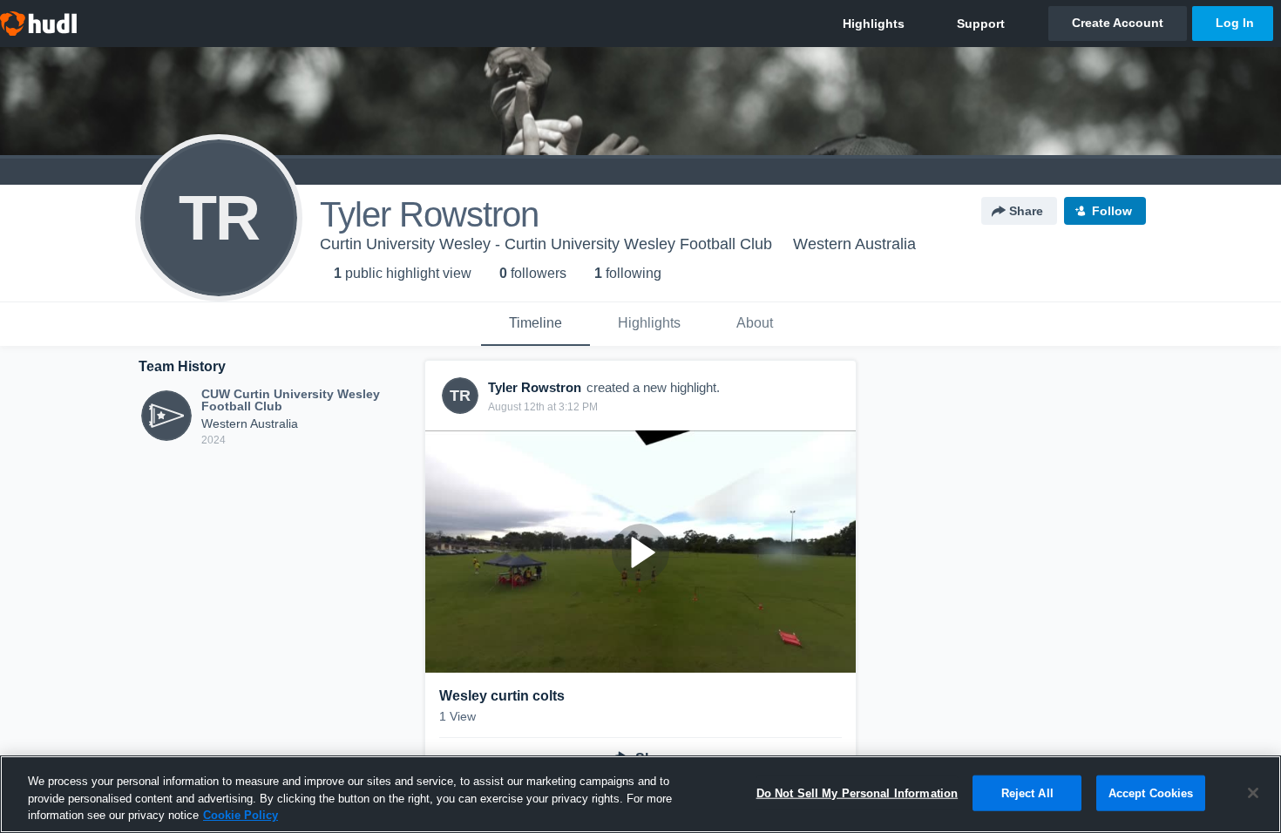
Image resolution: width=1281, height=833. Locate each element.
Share (1026, 211)
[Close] (1253, 793)
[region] (640, 794)
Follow (1112, 211)
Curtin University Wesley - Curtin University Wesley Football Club (546, 244)
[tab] (535, 324)
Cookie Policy (240, 815)
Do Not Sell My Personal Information (857, 792)
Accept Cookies (1151, 792)
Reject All (1027, 792)
